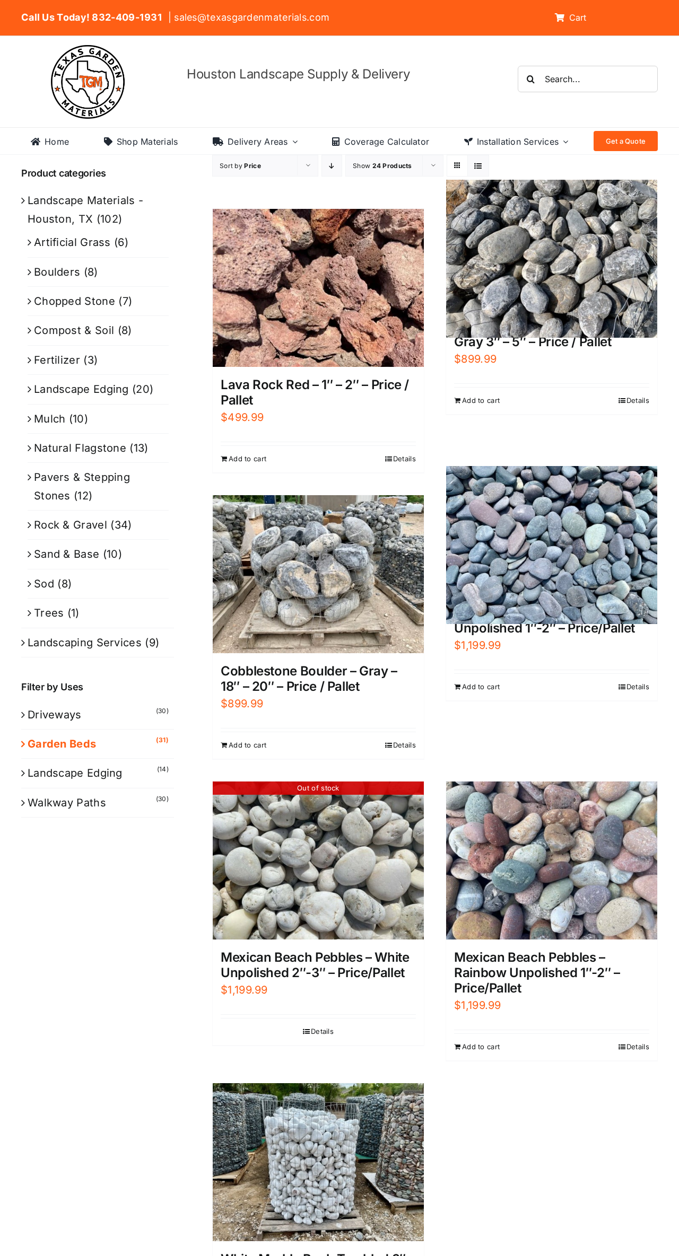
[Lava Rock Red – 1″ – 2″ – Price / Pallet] (318, 288)
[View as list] (478, 165)
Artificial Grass (72, 242)
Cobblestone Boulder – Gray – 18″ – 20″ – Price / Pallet (309, 678)
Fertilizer (57, 360)
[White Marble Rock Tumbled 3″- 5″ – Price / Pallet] (318, 1162)
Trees (49, 613)
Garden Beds (62, 743)
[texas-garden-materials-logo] (89, 50)
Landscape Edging (81, 389)
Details (404, 458)
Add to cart (247, 458)
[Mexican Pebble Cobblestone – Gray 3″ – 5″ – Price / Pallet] (551, 259)
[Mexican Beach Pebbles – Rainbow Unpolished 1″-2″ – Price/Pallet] (551, 860)
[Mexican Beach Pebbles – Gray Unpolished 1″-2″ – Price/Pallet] (551, 545)
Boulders (57, 272)
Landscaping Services (85, 642)
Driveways (55, 714)
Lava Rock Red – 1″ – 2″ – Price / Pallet (315, 392)
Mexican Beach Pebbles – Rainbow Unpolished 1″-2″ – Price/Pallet (537, 973)
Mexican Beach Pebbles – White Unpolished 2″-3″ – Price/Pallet (315, 965)
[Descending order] (331, 166)
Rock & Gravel (70, 525)
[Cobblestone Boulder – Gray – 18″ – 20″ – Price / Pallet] (318, 574)
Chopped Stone (74, 301)
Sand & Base (66, 554)
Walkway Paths (67, 802)
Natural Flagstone (80, 448)
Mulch (50, 418)
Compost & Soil (74, 330)
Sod (44, 583)
